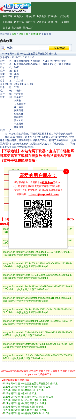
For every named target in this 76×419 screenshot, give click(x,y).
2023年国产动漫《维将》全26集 (20, 393)
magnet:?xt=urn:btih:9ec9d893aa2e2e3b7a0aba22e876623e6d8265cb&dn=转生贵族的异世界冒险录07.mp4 (37, 288)
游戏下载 (52, 22)
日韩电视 (7, 22)
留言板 (6, 27)
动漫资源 (41, 22)
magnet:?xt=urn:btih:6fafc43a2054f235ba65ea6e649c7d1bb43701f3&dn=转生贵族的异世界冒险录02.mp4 (38, 345)
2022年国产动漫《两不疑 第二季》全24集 (25, 410)
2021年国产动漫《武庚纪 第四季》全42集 (25, 403)
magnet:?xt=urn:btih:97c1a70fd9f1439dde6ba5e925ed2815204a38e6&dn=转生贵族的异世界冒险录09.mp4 (37, 265)
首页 (14, 34)
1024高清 (64, 22)
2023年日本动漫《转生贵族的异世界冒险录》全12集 (30, 383)
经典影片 (19, 16)
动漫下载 (23, 34)
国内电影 (30, 16)
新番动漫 (35, 34)
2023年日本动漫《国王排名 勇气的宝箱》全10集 (28, 396)
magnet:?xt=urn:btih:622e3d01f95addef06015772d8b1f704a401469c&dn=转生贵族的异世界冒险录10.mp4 (37, 253)
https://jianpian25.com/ (44, 194)
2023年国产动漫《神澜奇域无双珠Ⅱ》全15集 (26, 413)
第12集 (16, 170)
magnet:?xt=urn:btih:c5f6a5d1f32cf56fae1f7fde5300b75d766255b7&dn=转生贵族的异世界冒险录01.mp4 (37, 357)
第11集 (45, 170)
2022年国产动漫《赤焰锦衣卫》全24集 (23, 406)
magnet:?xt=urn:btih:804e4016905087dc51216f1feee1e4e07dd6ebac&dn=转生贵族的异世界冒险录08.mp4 (37, 276)
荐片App (47, 182)
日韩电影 (52, 16)
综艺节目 (30, 22)
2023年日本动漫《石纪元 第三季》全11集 (25, 400)
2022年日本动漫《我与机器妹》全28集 (23, 390)
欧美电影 (41, 16)
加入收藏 (16, 27)
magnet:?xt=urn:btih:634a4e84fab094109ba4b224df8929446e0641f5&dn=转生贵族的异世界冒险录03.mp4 (37, 334)
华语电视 (64, 16)
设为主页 (28, 27)
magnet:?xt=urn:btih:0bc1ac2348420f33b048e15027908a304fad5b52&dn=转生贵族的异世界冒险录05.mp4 (37, 311)
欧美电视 (19, 22)
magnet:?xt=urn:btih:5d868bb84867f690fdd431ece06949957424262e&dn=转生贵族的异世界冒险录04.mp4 (37, 322)
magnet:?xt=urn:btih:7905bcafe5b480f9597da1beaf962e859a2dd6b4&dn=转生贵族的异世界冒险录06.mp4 (37, 299)
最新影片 (7, 16)
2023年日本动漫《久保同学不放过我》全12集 (27, 386)
